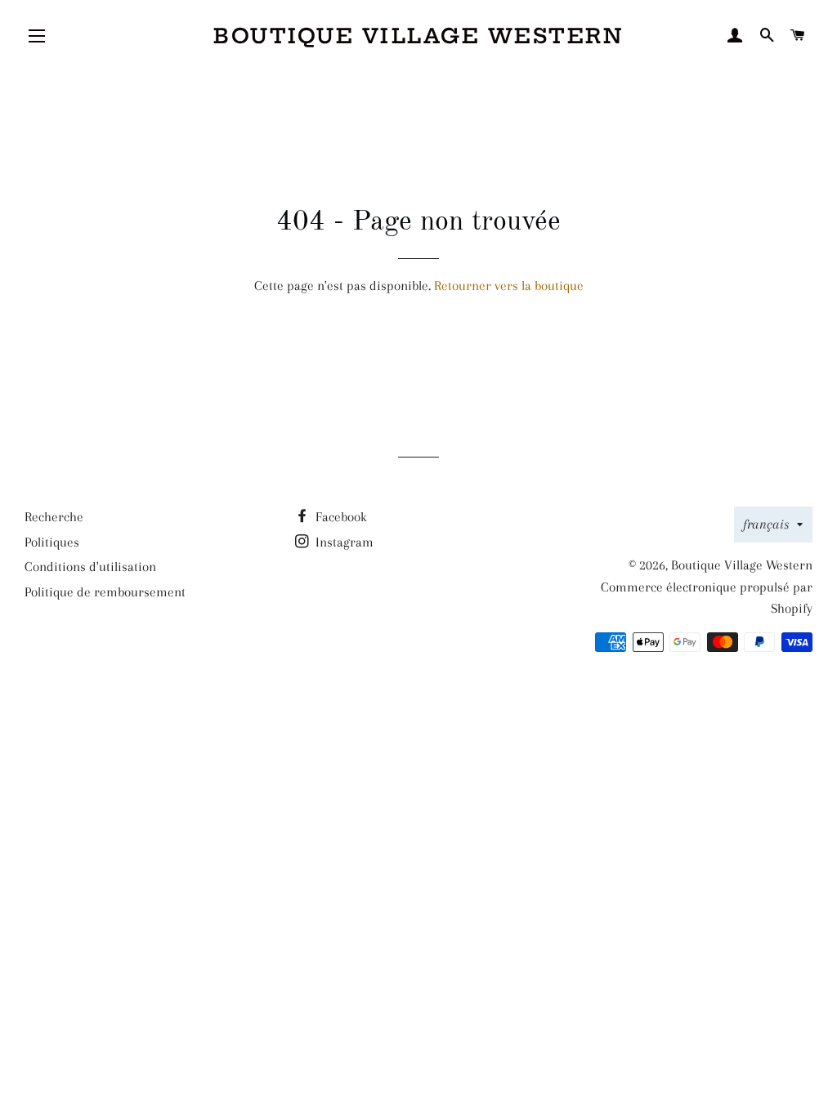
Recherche (54, 517)
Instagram (343, 542)
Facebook (339, 517)
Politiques (52, 542)
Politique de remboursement (105, 592)
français (766, 524)
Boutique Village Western (418, 36)
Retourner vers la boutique (509, 285)
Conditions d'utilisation (90, 566)
